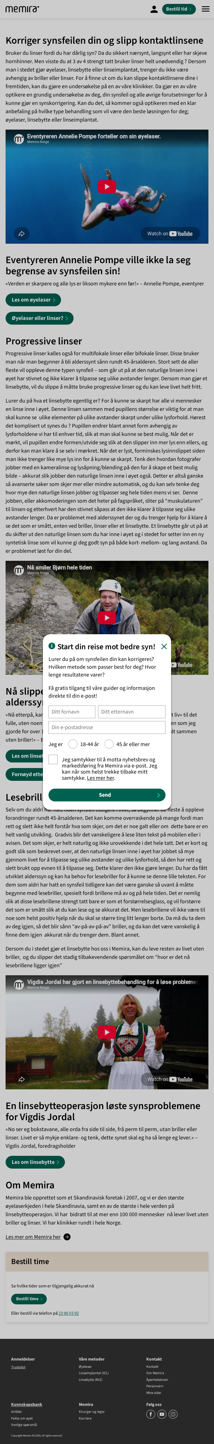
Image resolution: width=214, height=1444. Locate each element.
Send (105, 795)
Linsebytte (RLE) (91, 1380)
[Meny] (205, 9)
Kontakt (152, 1367)
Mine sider (153, 1393)
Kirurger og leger (92, 1412)
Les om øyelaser (31, 300)
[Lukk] (164, 646)
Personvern (154, 1386)
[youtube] (162, 1417)
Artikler (16, 1412)
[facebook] (151, 1417)
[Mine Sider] (154, 9)
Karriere (85, 1418)
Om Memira (155, 1373)
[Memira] (22, 9)
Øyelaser (85, 1367)
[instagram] (173, 1417)
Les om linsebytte (33, 756)
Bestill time (27, 1299)
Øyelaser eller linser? (37, 318)
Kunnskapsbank (26, 1404)
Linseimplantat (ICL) (94, 1373)
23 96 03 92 (69, 1313)
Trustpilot (18, 1367)
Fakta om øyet (22, 1418)
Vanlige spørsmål (24, 1425)
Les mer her (100, 778)
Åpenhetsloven (157, 1380)
